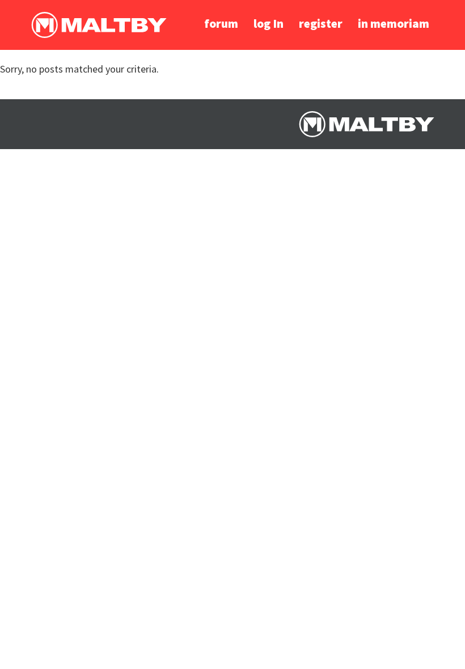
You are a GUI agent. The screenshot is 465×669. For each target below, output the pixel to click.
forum (221, 23)
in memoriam (393, 23)
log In (268, 23)
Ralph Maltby (98, 25)
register (321, 23)
